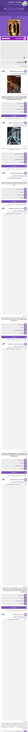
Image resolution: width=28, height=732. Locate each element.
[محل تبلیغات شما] (14, 40)
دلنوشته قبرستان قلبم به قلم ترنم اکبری (17, 173)
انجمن (16, 62)
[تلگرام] (15, 17)
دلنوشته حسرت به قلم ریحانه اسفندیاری (17, 479)
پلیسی (14, 346)
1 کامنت (7, 118)
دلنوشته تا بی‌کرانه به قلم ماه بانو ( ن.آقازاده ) (16, 344)
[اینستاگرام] (12, 17)
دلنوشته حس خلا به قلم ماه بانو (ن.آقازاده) (16, 208)
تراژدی (15, 73)
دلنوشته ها (12, 73)
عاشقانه (14, 616)
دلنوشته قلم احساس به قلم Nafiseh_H (17, 71)
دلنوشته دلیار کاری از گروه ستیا (18, 614)
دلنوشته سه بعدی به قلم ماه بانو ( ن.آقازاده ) (16, 123)
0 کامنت (7, 204)
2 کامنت (7, 169)
